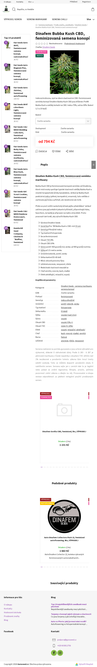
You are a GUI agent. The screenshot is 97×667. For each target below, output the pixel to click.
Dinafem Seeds (48, 47)
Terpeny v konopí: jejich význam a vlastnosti (71, 614)
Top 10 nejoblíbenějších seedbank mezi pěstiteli (69, 605)
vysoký (64, 318)
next (91, 429)
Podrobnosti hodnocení (74, 43)
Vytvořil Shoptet (86, 664)
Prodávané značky (11, 616)
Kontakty (19, 2)
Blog (6, 620)
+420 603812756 (64, 645)
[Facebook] (54, 653)
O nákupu (7, 2)
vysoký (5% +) (67, 322)
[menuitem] (12, 19)
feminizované (67, 296)
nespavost (79, 340)
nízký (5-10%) (67, 326)
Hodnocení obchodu (12, 612)
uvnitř (63, 304)
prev (37, 429)
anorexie (64, 340)
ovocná (69, 333)
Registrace (86, 2)
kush (63, 333)
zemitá (82, 333)
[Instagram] (60, 653)
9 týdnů (64, 311)
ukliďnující (80, 329)
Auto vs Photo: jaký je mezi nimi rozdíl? (69, 621)
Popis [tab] (44, 164)
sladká (76, 333)
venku (76, 304)
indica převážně (67, 300)
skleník (70, 304)
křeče (71, 340)
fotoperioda (66, 307)
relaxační (71, 329)
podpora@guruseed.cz (66, 639)
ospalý (64, 329)
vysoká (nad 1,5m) (68, 315)
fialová (64, 337)
